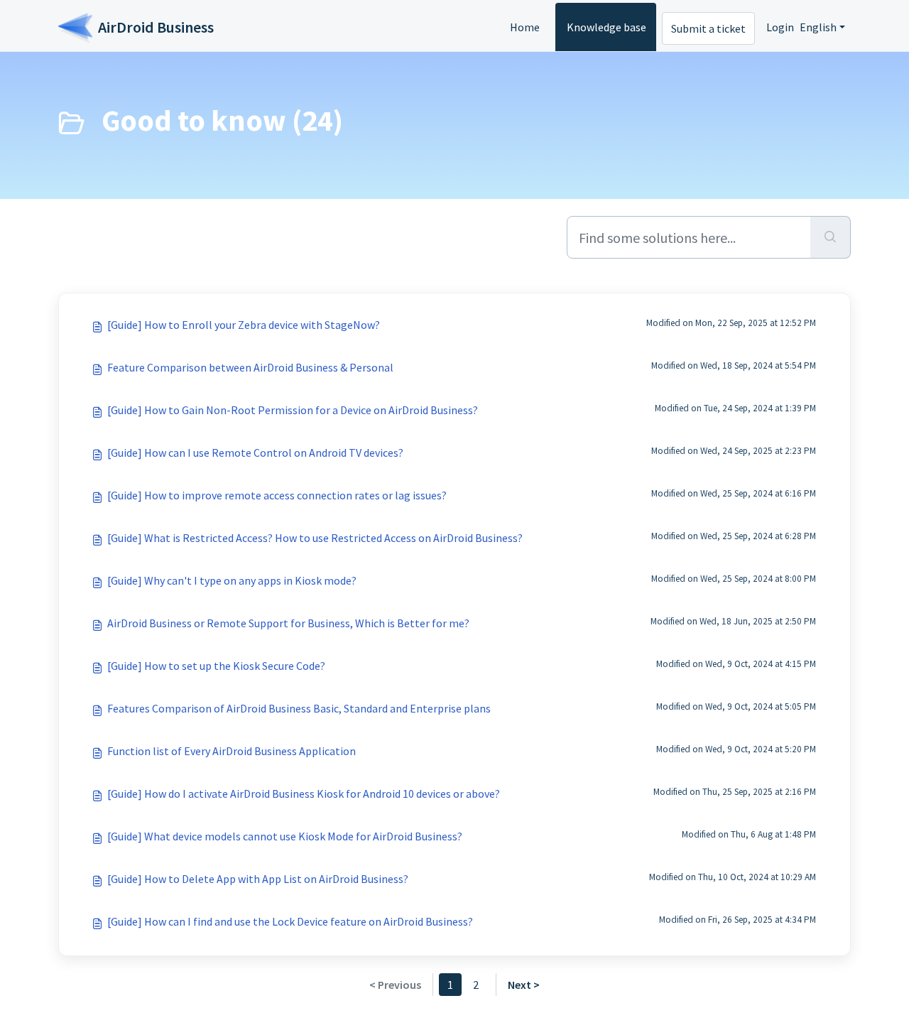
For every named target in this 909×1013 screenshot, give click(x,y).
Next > (524, 984)
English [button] (818, 27)
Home (525, 27)
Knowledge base (606, 27)
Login (780, 27)
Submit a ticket (708, 28)
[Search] (830, 237)
